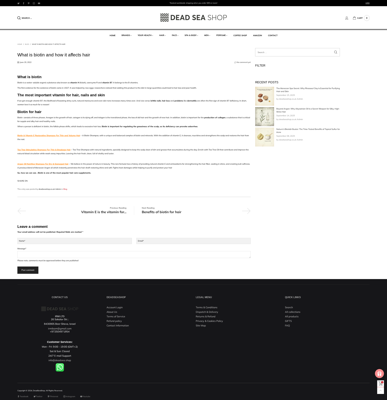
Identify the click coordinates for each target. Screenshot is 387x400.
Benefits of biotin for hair (161, 212)
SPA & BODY (191, 35)
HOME (112, 35)
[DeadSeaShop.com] (193, 17)
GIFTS (288, 320)
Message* (21, 248)
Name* (22, 241)
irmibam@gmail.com (60, 328)
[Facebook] (23, 3)
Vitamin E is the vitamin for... (103, 212)
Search (289, 307)
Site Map (201, 325)
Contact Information (118, 325)
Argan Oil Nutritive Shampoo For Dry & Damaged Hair (42, 164)
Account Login (115, 307)
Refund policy (114, 320)
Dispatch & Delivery (207, 311)
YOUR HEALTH (144, 35)
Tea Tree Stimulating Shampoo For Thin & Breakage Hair (44, 149)
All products (292, 316)
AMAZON (257, 35)
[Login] (349, 18)
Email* (141, 241)
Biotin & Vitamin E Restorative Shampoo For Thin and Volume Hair (48, 135)
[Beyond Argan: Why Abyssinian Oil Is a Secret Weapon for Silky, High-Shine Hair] (264, 116)
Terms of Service (116, 316)
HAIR (161, 35)
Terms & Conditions (206, 307)
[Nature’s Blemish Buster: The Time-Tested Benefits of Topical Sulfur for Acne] (264, 137)
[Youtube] (39, 3)
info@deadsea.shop (60, 360)
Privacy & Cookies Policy (209, 320)
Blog (65, 189)
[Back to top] (380, 390)
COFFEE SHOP (240, 35)
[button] (336, 52)
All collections (292, 311)
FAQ (287, 325)
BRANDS (126, 35)
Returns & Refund (205, 316)
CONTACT (273, 35)
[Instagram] (33, 3)
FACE (174, 35)
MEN (206, 35)
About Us (112, 311)
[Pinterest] (28, 3)
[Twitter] (18, 3)
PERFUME (221, 35)
